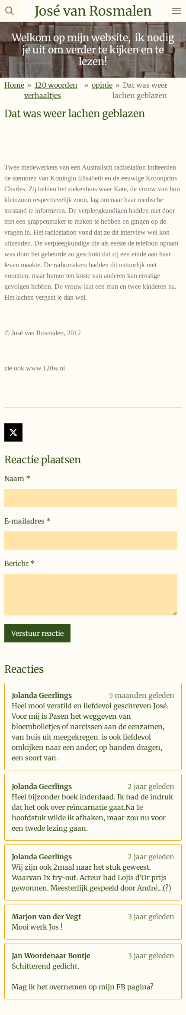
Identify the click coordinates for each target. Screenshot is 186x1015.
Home (14, 85)
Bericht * (19, 563)
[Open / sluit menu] (176, 11)
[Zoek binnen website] (9, 11)
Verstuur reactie (37, 633)
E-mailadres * (27, 521)
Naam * (17, 478)
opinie (102, 85)
